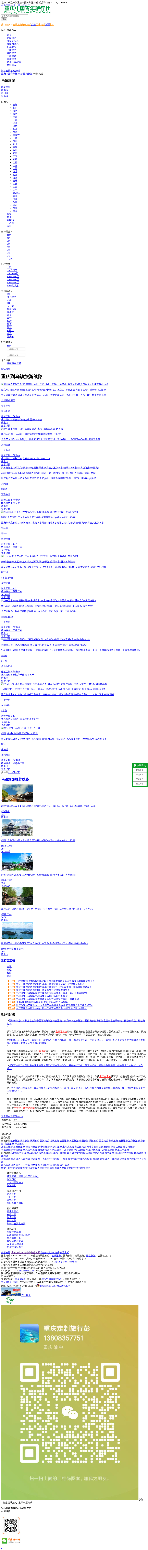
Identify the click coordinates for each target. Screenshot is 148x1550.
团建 (9, 300)
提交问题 (5, 1137)
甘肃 (15, 159)
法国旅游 (64, 1140)
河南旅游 (134, 1159)
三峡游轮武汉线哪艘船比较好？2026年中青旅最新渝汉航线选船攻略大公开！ (55, 981)
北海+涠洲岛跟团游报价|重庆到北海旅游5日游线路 (42, 1002)
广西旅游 (61, 1153)
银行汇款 (11, 1220)
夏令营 (10, 312)
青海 (15, 211)
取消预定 (11, 1179)
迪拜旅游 (133, 1140)
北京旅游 (99, 1153)
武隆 (33, 24)
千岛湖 (10, 223)
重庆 (15, 147)
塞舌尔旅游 (80, 1146)
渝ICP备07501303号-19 (65, 1261)
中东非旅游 (67, 1149)
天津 (15, 196)
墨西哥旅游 (32, 1146)
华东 (15, 205)
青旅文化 (16, 1252)
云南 (15, 114)
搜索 (4, 19)
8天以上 (11, 259)
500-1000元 (12, 273)
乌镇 (9, 214)
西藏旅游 (138, 1153)
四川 (15, 150)
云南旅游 (43, 1153)
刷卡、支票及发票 (16, 1223)
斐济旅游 (113, 1140)
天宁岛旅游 (44, 1146)
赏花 (9, 327)
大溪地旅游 (104, 1146)
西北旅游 (33, 1153)
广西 (15, 120)
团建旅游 (40, 24)
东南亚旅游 (55, 1149)
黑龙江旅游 (7, 1168)
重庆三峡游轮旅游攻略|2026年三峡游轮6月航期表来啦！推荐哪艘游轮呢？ (54, 987)
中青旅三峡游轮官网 (24, 1108)
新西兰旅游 (117, 1146)
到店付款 (11, 1217)
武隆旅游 (90, 1153)
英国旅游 (74, 1140)
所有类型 (5, 87)
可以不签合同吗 (15, 1203)
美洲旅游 (44, 1140)
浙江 (15, 199)
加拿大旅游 (7, 1146)
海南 (15, 110)
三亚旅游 (52, 1153)
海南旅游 (109, 1153)
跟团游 (4, 93)
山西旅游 (94, 1159)
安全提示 (26, 1295)
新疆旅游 (55, 1165)
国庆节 (10, 336)
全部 (15, 104)
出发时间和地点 (15, 1182)
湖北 (15, 144)
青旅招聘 (25, 1252)
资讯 (8, 70)
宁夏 (15, 162)
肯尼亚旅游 (7, 1149)
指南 (9, 972)
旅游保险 (11, 1185)
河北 (15, 171)
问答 (3, 70)
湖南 (15, 174)
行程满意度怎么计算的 (18, 1235)
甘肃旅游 (55, 1159)
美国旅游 (9, 1143)
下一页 (16, 772)
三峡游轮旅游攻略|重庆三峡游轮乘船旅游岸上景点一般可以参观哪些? (51, 993)
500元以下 (12, 270)
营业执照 (35, 1252)
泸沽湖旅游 (31, 1168)
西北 (15, 208)
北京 (52, 24)
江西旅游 (15, 1165)
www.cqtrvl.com (26, 1270)
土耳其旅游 (68, 1146)
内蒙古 (16, 135)
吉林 (15, 180)
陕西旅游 (35, 1165)
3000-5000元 (13, 282)
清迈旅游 (93, 1140)
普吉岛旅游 (19, 1149)
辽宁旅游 (25, 1165)
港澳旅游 (54, 1140)
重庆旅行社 (21, 1279)
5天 (8, 250)
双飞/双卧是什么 (15, 1244)
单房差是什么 (14, 1238)
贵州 (15, 141)
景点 (9, 975)
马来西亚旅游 (107, 1149)
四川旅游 (71, 1153)
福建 (15, 117)
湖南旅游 (124, 1159)
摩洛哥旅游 (129, 1146)
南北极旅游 (80, 1149)
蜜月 (9, 315)
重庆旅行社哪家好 (10, 1282)
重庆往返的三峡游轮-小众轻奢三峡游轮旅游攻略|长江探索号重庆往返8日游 (54, 1005)
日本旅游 (24, 1140)
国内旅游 (28, 73)
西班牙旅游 (43, 1149)
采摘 (9, 321)
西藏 (15, 132)
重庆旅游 (15, 1159)
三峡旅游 (17, 24)
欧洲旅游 (15, 1140)
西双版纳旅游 (69, 1168)
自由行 (4, 90)
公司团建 (12, 44)
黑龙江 (16, 193)
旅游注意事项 (14, 1232)
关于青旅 (5, 1252)
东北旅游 (15, 1153)
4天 (8, 247)
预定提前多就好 (15, 1241)
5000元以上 (12, 285)
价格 (8, 368)
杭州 (9, 217)
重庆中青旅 (105, 1076)
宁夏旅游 (65, 1159)
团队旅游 (91, 1255)
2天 (8, 240)
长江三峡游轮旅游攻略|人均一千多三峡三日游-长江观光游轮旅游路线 (51, 1008)
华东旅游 (24, 1153)
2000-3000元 (13, 279)
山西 (15, 168)
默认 (3, 368)
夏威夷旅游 (19, 1146)
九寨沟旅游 (43, 1168)
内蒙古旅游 (19, 1168)
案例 (17, 70)
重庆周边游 (55, 1168)
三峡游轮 (41, 1051)
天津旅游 (45, 1165)
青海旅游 (75, 1159)
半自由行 (11, 309)
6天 (8, 253)
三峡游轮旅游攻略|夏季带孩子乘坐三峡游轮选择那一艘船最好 (47, 999)
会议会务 (12, 41)
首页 (9, 35)
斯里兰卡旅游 (122, 1149)
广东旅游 (45, 1159)
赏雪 (9, 324)
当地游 (4, 96)
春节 (9, 318)
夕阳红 (10, 330)
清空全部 (16, 363)
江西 (15, 186)
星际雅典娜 (61, 1031)
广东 (15, 156)
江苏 (15, 183)
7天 (8, 256)
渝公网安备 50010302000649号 (55, 1286)
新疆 (47, 24)
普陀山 (10, 220)
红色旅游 (26, 24)
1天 (8, 237)
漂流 (9, 333)
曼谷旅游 (103, 1140)
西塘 (9, 226)
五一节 (10, 306)
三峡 (15, 138)
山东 (15, 165)
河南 (15, 177)
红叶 (9, 303)
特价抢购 (14, 62)
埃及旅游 (123, 1140)
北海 (11, 1002)
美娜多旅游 (56, 1146)
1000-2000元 (13, 276)
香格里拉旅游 (83, 1168)
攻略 (12, 70)
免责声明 (45, 1252)
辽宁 (15, 190)
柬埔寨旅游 (92, 1146)
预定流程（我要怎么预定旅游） (23, 1176)
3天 (8, 244)
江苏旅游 (5, 1165)
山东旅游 (85, 1159)
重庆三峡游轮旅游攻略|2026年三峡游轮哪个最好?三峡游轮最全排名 (50, 984)
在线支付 (11, 1214)
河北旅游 (114, 1159)
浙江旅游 (64, 1165)
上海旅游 (5, 1159)
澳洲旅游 (34, 1140)
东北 (15, 202)
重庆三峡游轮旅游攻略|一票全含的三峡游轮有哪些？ (43, 990)
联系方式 (64, 1252)
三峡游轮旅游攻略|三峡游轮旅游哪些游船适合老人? (42, 996)
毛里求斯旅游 (93, 1149)
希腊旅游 (19, 1143)
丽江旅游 (119, 1153)
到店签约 (11, 1194)
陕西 (15, 126)
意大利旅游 (31, 1149)
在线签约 (11, 1200)
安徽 (15, 153)
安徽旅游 (25, 1159)
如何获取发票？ (15, 1247)
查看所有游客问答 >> (12, 1116)
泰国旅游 (83, 1140)
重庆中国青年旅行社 (11, 73)
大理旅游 (129, 1153)
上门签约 (11, 1197)
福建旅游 (35, 1159)
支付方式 (54, 1252)
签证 (11, 65)
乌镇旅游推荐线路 (15, 779)
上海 (15, 123)
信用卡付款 (12, 1211)
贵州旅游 (81, 1153)
